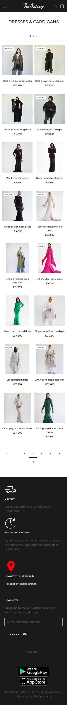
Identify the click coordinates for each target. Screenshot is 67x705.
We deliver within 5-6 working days (27, 506)
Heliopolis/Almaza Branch (20, 583)
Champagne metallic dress (17, 428)
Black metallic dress (17, 178)
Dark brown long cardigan (49, 80)
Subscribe (18, 633)
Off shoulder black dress (17, 226)
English (32, 652)
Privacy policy (43, 696)
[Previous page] (7, 453)
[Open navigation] (5, 6)
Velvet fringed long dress (17, 129)
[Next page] (33, 462)
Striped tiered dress (17, 379)
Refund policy (24, 696)
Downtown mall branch (19, 575)
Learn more (12, 511)
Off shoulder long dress (50, 278)
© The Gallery (33, 660)
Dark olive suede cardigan (17, 80)
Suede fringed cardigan (50, 129)
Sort (32, 36)
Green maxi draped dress (17, 331)
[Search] (55, 6)
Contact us (12, 692)
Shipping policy (51, 692)
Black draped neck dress (49, 178)
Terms (36, 692)
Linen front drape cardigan (49, 379)
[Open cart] (62, 6)
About (25, 692)
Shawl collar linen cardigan (50, 331)
